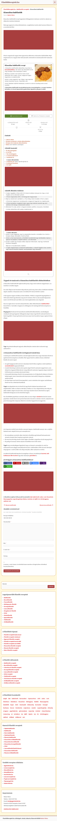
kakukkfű (6, 704)
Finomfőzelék (8, 602)
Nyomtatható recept (17, 116)
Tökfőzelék (7, 619)
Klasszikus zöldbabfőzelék (12, 739)
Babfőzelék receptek (23, 9)
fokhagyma (29, 701)
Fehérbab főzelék (9, 735)
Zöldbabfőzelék (8, 622)
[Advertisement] (29, 40)
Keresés (5, 584)
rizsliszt (29, 499)
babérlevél (36, 497)
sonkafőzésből (9, 366)
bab (31, 497)
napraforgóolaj (17, 499)
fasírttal (43, 453)
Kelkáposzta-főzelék (10, 604)
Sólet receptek (8, 674)
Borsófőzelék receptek (10, 665)
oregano (5, 711)
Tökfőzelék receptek (10, 676)
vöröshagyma (44, 499)
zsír (10, 501)
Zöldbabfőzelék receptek (11, 681)
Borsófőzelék (8, 600)
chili (38, 698)
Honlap (6, 556)
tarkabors (17, 714)
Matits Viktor (11, 15)
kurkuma (6, 708)
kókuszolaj (30, 704)
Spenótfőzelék (8, 617)
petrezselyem (23, 711)
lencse (12, 708)
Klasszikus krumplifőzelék (12, 744)
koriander (38, 704)
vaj (35, 714)
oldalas (24, 499)
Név (5, 543)
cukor (41, 497)
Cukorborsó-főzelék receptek (12, 667)
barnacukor (23, 698)
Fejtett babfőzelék (9, 728)
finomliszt (50, 497)
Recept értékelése (8, 515)
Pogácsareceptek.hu (10, 779)
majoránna (27, 708)
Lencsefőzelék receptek (11, 672)
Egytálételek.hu (8, 765)
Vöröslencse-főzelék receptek (13, 678)
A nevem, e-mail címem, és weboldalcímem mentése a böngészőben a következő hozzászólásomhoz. (25, 565)
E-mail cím (7, 549)
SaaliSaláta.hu (8, 774)
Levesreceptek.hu (9, 768)
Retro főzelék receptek (10, 650)
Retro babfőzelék (9, 733)
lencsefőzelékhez (10, 69)
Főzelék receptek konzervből (12, 641)
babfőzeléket (45, 303)
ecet (45, 497)
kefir (16, 704)
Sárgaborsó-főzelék (10, 611)
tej (22, 714)
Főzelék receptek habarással (12, 635)
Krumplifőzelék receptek (11, 669)
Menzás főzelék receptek (11, 648)
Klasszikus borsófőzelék (11, 742)
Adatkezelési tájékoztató (11, 809)
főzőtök (36, 701)
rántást (38, 396)
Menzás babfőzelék (10, 737)
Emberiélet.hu (8, 783)
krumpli (45, 704)
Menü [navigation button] (55, 2)
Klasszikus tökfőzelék (11, 750)
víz (39, 499)
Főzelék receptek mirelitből (12, 643)
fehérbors (6, 701)
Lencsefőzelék (8, 609)
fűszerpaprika (8, 499)
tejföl (36, 499)
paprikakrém (14, 711)
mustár (34, 708)
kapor (12, 704)
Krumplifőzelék (9, 606)
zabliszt (6, 501)
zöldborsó (18, 717)
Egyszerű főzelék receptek (12, 639)
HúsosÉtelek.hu (8, 770)
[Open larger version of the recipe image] (43, 73)
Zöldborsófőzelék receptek (12, 683)
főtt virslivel (14, 455)
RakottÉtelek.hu (8, 772)
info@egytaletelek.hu (13, 801)
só (33, 499)
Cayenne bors (32, 698)
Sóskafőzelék (8, 615)
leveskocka (19, 708)
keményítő (23, 704)
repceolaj (31, 711)
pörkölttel (33, 455)
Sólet (5, 613)
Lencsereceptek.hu (9, 777)
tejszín (30, 714)
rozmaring (6, 714)
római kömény (46, 711)
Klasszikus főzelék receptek (12, 646)
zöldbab (11, 717)
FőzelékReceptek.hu (10, 9)
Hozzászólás (7, 522)
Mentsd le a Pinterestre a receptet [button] (41, 116)
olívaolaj (50, 708)
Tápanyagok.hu (8, 781)
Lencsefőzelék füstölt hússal (12, 748)
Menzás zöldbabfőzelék (11, 753)
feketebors (14, 701)
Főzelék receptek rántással (12, 637)
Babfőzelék (7, 597)
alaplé (5, 698)
